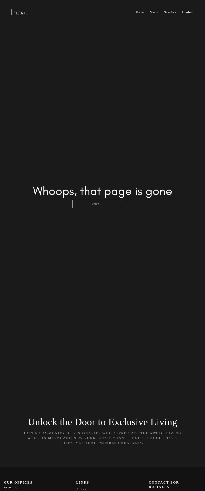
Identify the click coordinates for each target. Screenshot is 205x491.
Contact (188, 12)
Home (140, 12)
